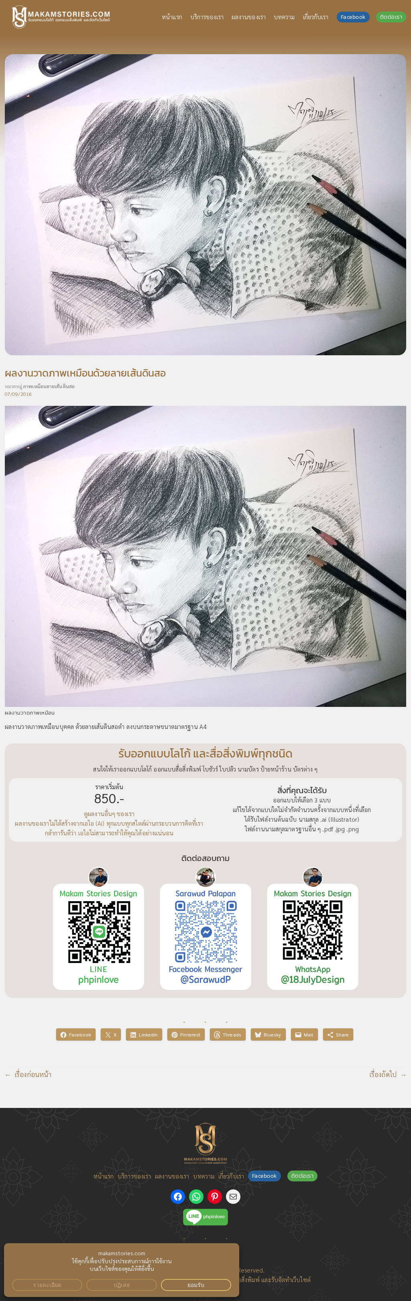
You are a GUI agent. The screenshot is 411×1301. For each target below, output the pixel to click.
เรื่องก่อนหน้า (32, 1074)
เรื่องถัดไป (383, 1074)
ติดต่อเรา (391, 17)
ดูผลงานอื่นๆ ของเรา (109, 814)
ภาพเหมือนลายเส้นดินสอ (49, 386)
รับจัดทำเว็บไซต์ (291, 1280)
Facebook (353, 17)
